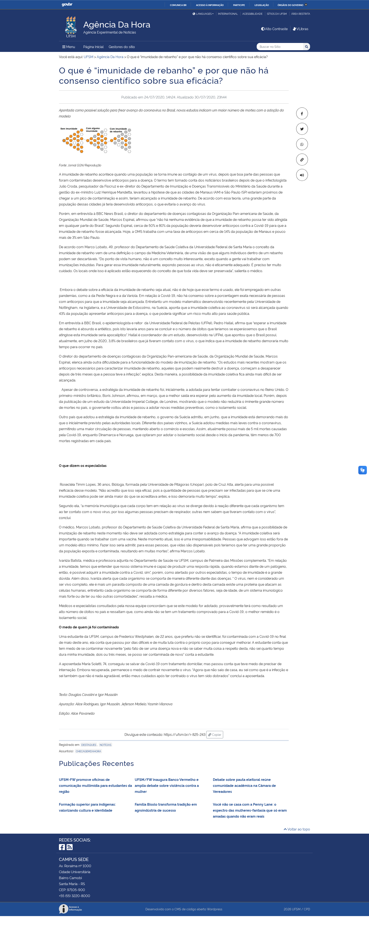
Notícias (105, 744)
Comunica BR (178, 5)
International (228, 13)
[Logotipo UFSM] (71, 25)
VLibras (302, 28)
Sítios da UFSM (277, 13)
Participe (239, 5)
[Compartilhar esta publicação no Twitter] (302, 129)
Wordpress (214, 909)
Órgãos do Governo (290, 5)
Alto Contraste (276, 28)
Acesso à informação (210, 5)
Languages (204, 13)
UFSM (296, 909)
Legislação (262, 5)
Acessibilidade (252, 13)
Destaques (88, 744)
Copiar (217, 734)
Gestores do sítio (122, 46)
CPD (307, 909)
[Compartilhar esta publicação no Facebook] (302, 113)
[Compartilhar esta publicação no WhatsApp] (302, 144)
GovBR (67, 5)
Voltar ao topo (298, 829)
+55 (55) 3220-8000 (74, 895)
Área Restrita (300, 13)
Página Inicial (93, 46)
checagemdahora (88, 751)
